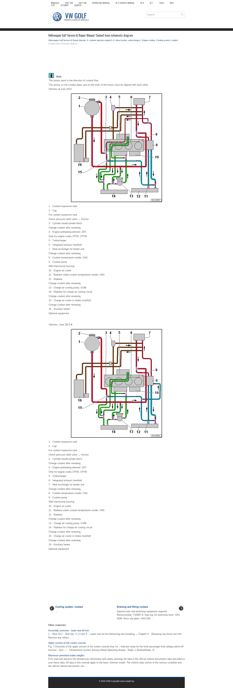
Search (77, 5)
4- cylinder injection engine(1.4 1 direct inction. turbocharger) (113, 40)
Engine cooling (148, 40)
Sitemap (64, 5)
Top (53, 5)
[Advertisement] (116, 60)
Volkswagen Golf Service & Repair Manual (66, 40)
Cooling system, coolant (166, 40)
